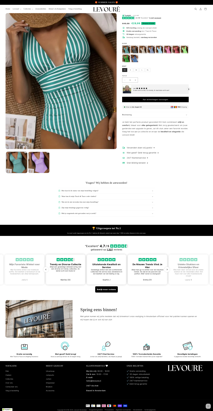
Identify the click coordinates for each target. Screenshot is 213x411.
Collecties (9, 379)
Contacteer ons (12, 387)
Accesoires (50, 391)
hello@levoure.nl (93, 381)
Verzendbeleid (137, 410)
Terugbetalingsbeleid (96, 410)
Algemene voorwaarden (123, 410)
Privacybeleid (109, 410)
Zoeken (8, 375)
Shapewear (50, 383)
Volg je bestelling (12, 391)
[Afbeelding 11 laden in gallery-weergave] (38, 162)
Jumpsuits (50, 375)
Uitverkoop (50, 371)
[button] (16, 8)
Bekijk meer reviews (106, 289)
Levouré (76, 410)
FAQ (7, 371)
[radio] (126, 49)
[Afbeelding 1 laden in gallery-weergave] (16, 162)
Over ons (9, 383)
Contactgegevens (150, 410)
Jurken (48, 379)
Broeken (49, 387)
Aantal (124, 76)
